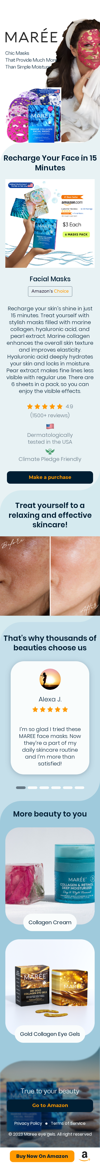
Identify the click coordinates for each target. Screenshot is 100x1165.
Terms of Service (68, 1123)
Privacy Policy (28, 1123)
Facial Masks (50, 279)
